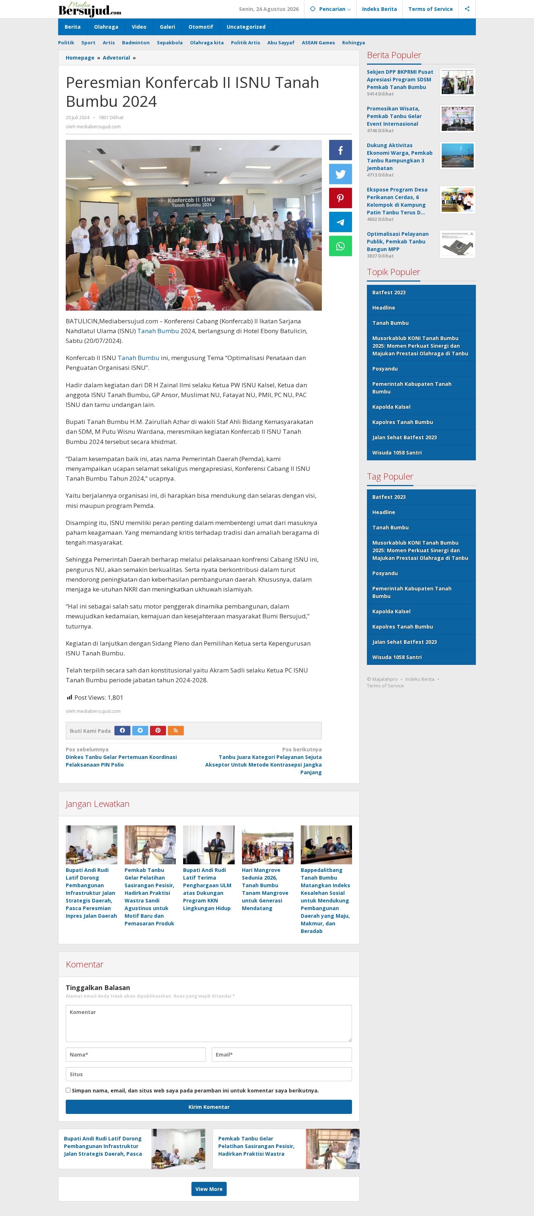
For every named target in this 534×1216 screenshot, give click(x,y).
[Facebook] (122, 730)
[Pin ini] (340, 198)
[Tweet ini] (340, 174)
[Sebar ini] (340, 150)
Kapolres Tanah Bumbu (402, 422)
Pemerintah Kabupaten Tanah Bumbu (412, 387)
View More (209, 1188)
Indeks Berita (419, 679)
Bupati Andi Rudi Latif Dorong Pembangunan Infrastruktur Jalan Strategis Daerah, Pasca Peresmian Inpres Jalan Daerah (91, 892)
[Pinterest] (158, 730)
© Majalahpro (382, 679)
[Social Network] (467, 9)
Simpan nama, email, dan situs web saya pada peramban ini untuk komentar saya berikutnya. (195, 1090)
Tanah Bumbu (158, 331)
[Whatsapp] (340, 246)
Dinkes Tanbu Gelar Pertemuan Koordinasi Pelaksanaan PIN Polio (121, 757)
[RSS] (176, 730)
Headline (383, 307)
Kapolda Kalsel (391, 406)
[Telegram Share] (340, 222)
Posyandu (385, 368)
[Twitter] (140, 730)
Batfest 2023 (389, 292)
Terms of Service (385, 685)
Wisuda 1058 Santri (397, 452)
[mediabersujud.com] (90, 8)
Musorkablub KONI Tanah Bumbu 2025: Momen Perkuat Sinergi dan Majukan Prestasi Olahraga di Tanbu (420, 346)
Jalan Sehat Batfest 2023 (404, 437)
